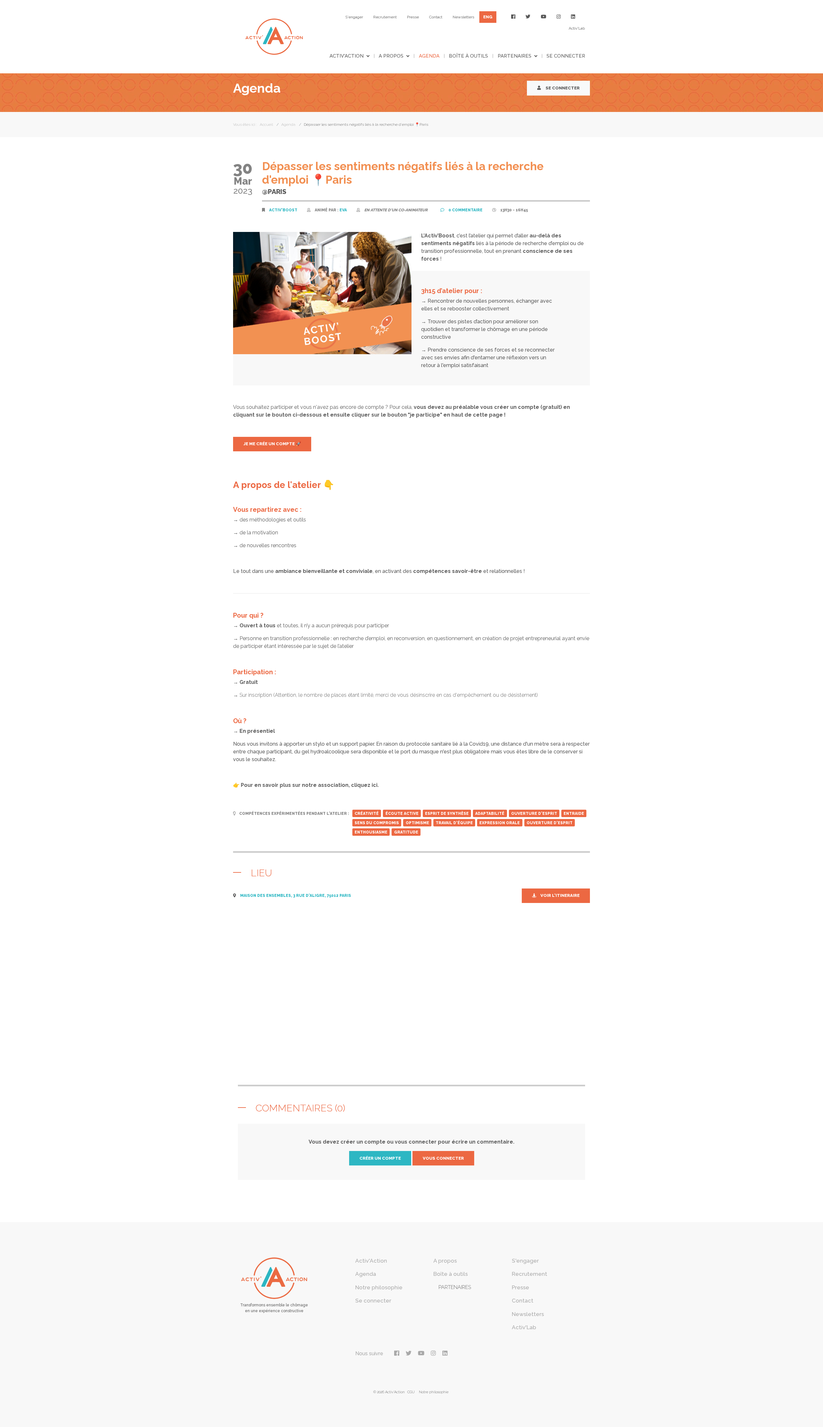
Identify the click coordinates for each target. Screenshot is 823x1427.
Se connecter (566, 56)
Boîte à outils (468, 56)
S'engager (354, 17)
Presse (413, 17)
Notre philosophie (378, 1287)
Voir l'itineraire (559, 895)
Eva (343, 210)
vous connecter (443, 1158)
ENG (488, 16)
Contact (435, 17)
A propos (391, 56)
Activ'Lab (577, 28)
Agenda (429, 56)
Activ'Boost (283, 210)
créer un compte (380, 1158)
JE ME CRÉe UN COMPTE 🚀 (272, 443)
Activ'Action (347, 56)
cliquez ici (364, 785)
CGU (411, 1392)
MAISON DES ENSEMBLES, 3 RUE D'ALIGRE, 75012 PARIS (295, 895)
